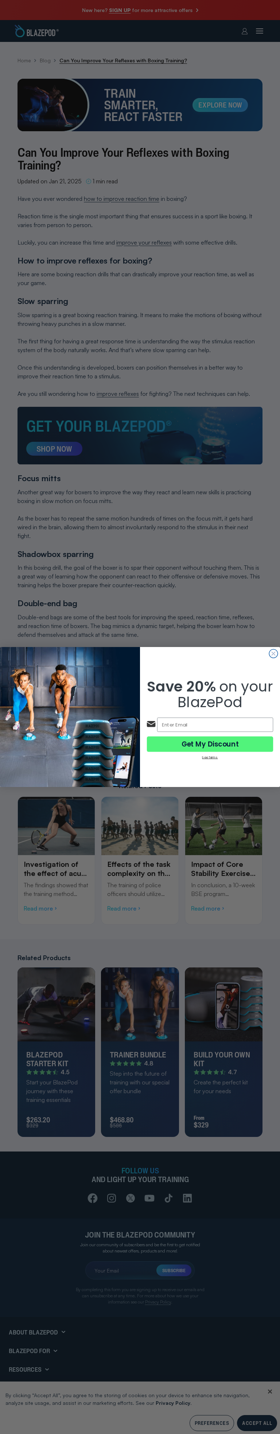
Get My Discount (210, 744)
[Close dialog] (273, 653)
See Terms (210, 757)
